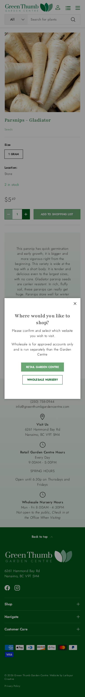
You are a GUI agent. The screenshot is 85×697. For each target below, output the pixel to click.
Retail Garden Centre (42, 367)
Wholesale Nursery (42, 380)
